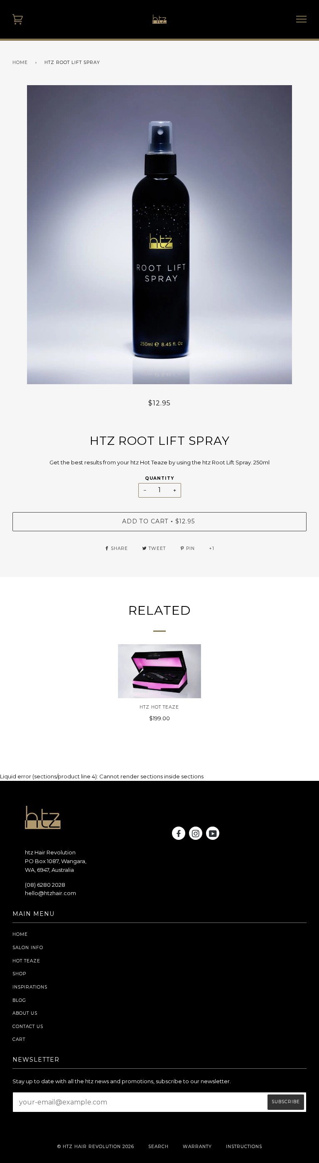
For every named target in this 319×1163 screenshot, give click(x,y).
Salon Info (27, 947)
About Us (24, 1013)
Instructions (244, 1146)
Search (158, 1146)
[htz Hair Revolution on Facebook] (179, 835)
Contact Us (27, 1026)
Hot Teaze (26, 961)
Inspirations (29, 987)
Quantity (159, 478)
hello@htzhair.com (50, 893)
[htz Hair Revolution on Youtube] (213, 835)
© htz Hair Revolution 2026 (95, 1146)
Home (20, 62)
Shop (19, 974)
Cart (18, 1039)
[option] (159, 234)
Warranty (197, 1146)
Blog (19, 1000)
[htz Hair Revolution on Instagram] (196, 835)
